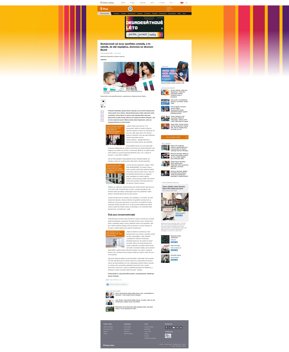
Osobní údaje (168, 344)
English (184, 344)
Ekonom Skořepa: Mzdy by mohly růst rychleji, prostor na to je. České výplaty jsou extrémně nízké (179, 156)
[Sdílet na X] (102, 116)
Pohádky (164, 73)
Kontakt (146, 336)
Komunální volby (108, 329)
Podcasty (126, 331)
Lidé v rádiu (147, 331)
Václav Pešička (114, 280)
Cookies (161, 344)
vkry (120, 280)
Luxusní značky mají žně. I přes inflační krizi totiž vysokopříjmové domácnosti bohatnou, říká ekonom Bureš (114, 130)
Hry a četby (165, 70)
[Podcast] (101, 107)
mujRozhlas (142, 2)
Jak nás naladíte (148, 327)
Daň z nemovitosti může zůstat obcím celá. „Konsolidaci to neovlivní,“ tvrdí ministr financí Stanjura (134, 294)
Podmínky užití (176, 344)
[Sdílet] (104, 107)
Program (132, 2)
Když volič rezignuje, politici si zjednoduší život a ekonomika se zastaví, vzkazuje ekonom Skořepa (179, 148)
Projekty (155, 13)
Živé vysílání (165, 76)
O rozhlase (162, 2)
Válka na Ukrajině (108, 327)
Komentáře (172, 13)
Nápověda (147, 329)
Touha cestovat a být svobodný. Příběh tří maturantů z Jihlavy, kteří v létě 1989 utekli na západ (179, 119)
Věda (179, 13)
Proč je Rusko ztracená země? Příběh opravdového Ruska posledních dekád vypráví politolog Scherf (179, 110)
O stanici (147, 13)
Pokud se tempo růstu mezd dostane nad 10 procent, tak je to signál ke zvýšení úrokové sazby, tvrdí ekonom (114, 168)
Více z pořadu (166, 143)
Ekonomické (104, 13)
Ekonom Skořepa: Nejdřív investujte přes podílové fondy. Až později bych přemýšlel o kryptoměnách (179, 173)
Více (185, 13)
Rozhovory (162, 13)
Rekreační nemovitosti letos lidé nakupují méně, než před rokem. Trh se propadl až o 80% (134, 307)
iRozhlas (123, 2)
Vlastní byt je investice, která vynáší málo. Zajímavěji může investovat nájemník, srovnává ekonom (179, 165)
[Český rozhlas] (107, 2)
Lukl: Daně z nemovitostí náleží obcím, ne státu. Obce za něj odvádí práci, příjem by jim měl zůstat (135, 301)
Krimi (172, 70)
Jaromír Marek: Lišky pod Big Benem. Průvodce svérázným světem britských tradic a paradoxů (179, 93)
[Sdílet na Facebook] (102, 112)
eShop (105, 333)
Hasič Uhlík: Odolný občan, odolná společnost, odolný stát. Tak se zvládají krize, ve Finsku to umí (179, 127)
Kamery (168, 10)
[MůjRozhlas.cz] (103, 60)
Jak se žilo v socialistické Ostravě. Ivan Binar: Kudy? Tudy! (179, 101)
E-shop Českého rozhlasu (170, 182)
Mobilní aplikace (128, 333)
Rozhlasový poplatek (150, 338)
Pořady (123, 13)
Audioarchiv (169, 8)
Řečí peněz (117, 53)
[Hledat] (186, 2)
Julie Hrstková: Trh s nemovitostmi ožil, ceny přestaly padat (114, 233)
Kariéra (146, 333)
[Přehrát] (103, 101)
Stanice (152, 2)
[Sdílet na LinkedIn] (102, 120)
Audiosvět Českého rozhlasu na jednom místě (172, 83)
